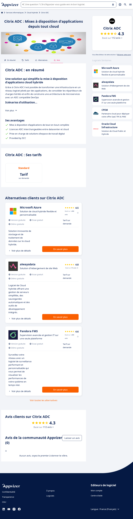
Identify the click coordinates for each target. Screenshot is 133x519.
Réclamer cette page (124, 55)
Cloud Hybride (32, 12)
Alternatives (42, 60)
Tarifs (27, 60)
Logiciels (50, 495)
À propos (50, 490)
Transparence (8, 497)
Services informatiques (15, 12)
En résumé (11, 60)
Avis (58, 60)
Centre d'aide (96, 495)
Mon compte (96, 490)
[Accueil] (2, 12)
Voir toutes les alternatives (43, 400)
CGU (4, 502)
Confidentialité (8, 491)
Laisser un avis (72, 437)
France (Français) (108, 509)
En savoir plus (60, 249)
